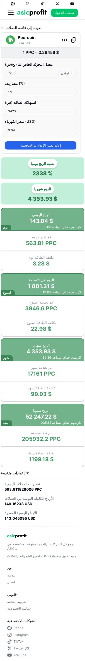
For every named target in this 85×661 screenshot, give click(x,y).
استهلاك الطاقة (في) (20, 102)
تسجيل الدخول (64, 12)
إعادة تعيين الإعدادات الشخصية (41, 145)
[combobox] (67, 73)
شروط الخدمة (16, 601)
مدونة (11, 575)
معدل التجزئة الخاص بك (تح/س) (29, 64)
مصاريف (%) (15, 83)
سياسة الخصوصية (19, 608)
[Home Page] (32, 12)
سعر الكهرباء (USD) (20, 121)
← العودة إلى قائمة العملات (21, 27)
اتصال (11, 582)
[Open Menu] (11, 12)
